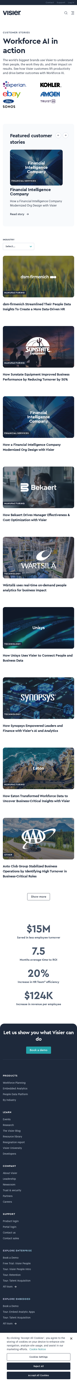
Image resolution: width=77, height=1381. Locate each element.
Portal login (9, 1227)
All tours (8, 1286)
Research (8, 1125)
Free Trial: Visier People (17, 1263)
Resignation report (14, 1142)
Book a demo (38, 1050)
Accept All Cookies (38, 1375)
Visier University (12, 1148)
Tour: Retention (12, 1275)
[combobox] (5, 246)
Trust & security (12, 1190)
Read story (17, 214)
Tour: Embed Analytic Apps (19, 1312)
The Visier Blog (12, 1131)
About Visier (10, 1173)
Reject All (38, 1366)
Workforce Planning (14, 1083)
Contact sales (11, 1238)
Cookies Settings (38, 1357)
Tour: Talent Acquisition (16, 1281)
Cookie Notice (37, 1349)
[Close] (71, 1338)
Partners (8, 1196)
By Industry (9, 1100)
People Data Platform (15, 1094)
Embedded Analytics (15, 1088)
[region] (38, 1357)
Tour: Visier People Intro (17, 1269)
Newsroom (9, 1184)
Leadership (9, 1179)
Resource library (12, 1136)
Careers (7, 1202)
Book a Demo (10, 1258)
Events (7, 1119)
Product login (11, 1221)
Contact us (9, 1233)
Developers (9, 1154)
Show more (38, 896)
